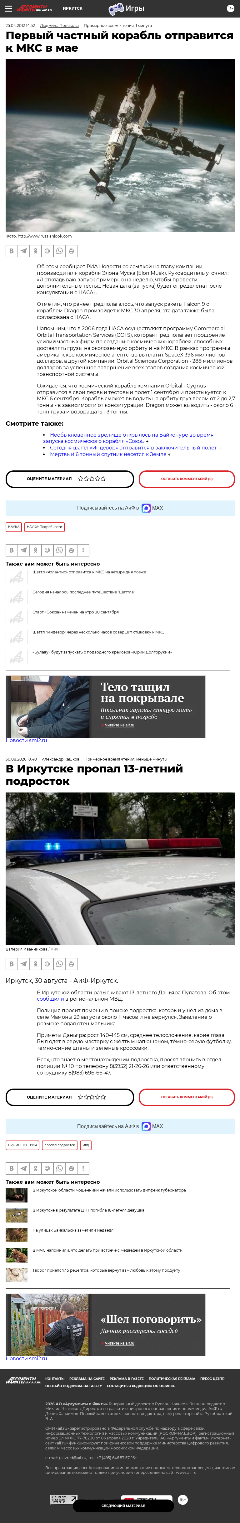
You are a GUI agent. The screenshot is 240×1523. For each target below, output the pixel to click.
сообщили (50, 999)
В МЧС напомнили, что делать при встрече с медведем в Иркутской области (107, 1250)
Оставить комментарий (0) (187, 479)
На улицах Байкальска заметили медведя (72, 1230)
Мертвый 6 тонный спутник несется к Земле (108, 454)
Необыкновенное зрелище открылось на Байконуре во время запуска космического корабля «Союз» (128, 438)
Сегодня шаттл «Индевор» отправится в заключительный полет (133, 448)
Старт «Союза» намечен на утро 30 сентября (75, 612)
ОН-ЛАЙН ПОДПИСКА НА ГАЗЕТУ (73, 1386)
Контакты (54, 1379)
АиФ (55, 949)
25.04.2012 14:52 (20, 25)
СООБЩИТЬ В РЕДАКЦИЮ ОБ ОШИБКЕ (141, 1386)
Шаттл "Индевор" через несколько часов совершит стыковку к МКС (98, 632)
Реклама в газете (127, 1379)
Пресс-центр (212, 1379)
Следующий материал (123, 1506)
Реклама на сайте (87, 1379)
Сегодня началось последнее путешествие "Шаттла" (83, 592)
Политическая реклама (172, 1379)
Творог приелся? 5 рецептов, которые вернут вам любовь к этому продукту (106, 1270)
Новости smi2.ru (26, 740)
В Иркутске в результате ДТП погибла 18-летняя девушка (88, 1210)
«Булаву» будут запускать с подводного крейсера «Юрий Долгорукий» (102, 652)
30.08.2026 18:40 (21, 759)
